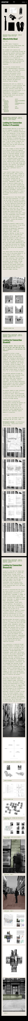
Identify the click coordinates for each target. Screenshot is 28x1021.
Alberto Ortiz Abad (12, 118)
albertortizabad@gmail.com (20, 101)
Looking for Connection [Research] (6, 110)
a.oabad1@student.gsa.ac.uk (19, 103)
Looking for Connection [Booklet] (6, 106)
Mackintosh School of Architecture (10, 34)
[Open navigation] (14, 2)
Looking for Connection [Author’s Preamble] (6, 102)
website (16, 107)
